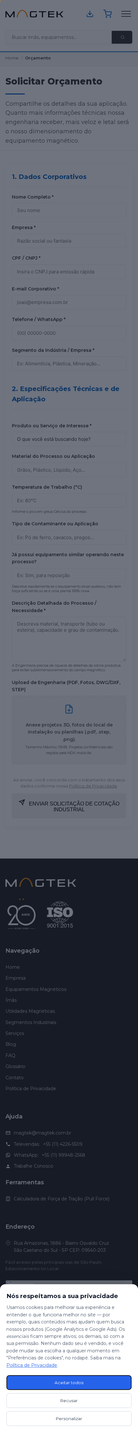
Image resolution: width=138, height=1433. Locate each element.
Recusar (69, 1400)
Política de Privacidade (31, 1365)
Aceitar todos (69, 1382)
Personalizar (69, 1418)
